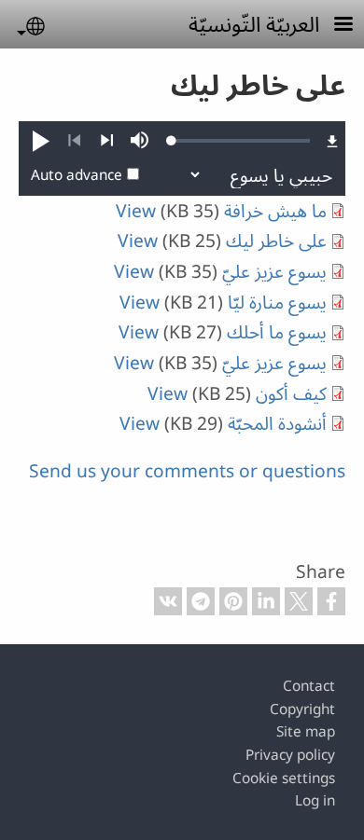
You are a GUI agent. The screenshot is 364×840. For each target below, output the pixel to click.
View (136, 210)
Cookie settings (283, 778)
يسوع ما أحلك (277, 331)
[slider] (241, 141)
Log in (315, 800)
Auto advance (76, 175)
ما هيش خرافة (275, 210)
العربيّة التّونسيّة (254, 23)
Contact (309, 685)
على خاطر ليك (276, 240)
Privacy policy (290, 754)
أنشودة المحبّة (277, 422)
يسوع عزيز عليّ (274, 270)
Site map (305, 731)
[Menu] (332, 25)
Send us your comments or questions (187, 470)
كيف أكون (291, 393)
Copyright (302, 709)
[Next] (107, 140)
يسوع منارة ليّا (277, 301)
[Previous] (74, 140)
